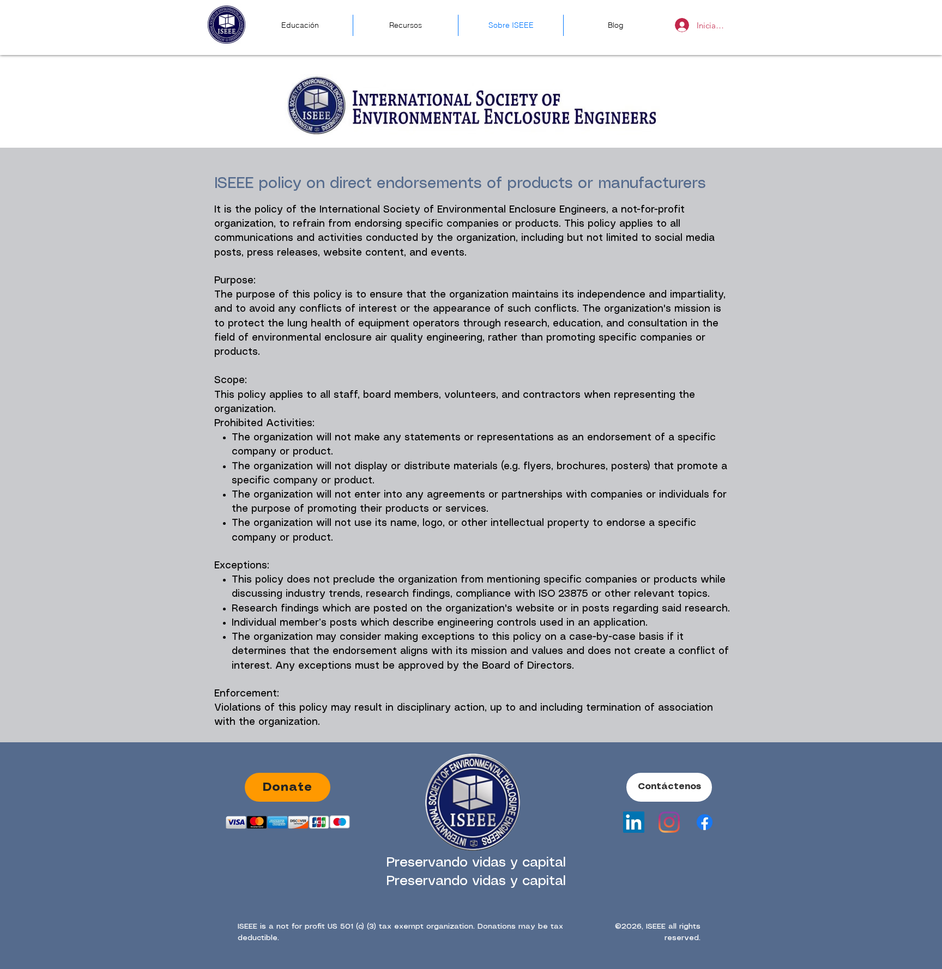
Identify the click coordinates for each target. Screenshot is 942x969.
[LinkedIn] (633, 822)
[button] (669, 787)
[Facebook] (704, 822)
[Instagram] (669, 822)
